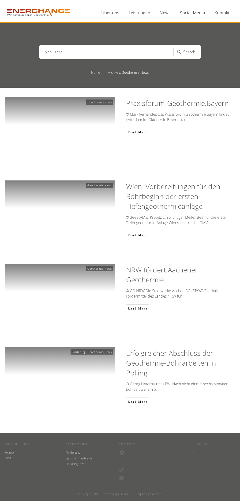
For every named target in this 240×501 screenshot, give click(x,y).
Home (9, 452)
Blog (8, 458)
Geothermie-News (99, 102)
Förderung (79, 352)
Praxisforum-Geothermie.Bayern (177, 103)
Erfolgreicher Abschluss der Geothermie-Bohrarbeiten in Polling (171, 363)
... (189, 119)
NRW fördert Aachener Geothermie (162, 274)
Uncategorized (75, 464)
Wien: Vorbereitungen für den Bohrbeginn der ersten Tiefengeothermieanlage (173, 196)
